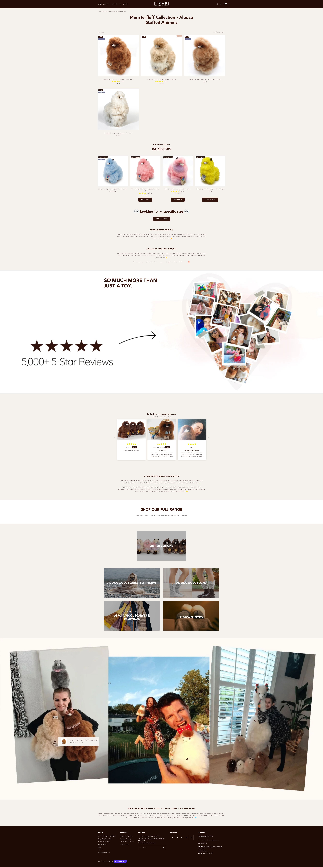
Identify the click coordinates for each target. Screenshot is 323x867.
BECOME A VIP (116, 4)
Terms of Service (203, 843)
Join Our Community (126, 836)
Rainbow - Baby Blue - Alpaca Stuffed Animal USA (112, 189)
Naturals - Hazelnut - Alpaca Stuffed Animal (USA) (83, 740)
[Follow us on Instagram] (177, 837)
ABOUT (125, 4)
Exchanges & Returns (104, 852)
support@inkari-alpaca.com (210, 840)
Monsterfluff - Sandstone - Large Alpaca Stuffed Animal (205, 79)
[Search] (217, 4)
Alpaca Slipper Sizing (103, 841)
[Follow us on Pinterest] (182, 837)
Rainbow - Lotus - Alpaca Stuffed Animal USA (178, 189)
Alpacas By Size (102, 844)
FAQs (99, 847)
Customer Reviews (125, 839)
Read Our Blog (124, 844)
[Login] (221, 4)
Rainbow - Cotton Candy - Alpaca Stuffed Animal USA (145, 190)
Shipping (100, 850)
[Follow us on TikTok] (191, 837)
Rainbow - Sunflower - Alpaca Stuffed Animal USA (210, 189)
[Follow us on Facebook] (172, 837)
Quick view (80, 742)
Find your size (161, 218)
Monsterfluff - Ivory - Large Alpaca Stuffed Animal (118, 133)
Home (99, 11)
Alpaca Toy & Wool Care (105, 839)
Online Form (209, 836)
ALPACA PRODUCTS (103, 4)
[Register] (163, 847)
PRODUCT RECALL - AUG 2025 (106, 836)
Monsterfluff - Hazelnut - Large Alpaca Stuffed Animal (118, 79)
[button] (115, 438)
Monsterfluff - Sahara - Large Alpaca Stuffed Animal (161, 79)
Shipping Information (171, 515)
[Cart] (224, 4)
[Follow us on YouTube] (186, 837)
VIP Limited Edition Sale (127, 841)
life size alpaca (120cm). (142, 236)
